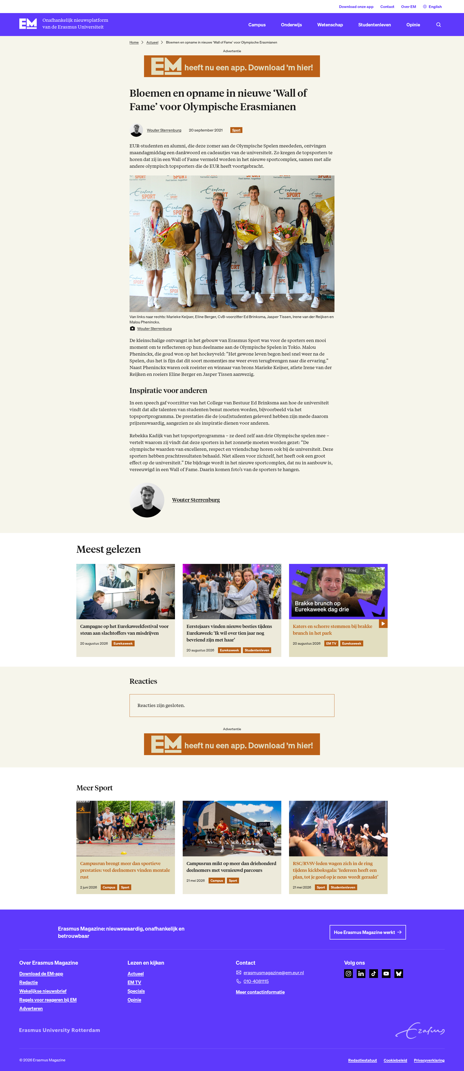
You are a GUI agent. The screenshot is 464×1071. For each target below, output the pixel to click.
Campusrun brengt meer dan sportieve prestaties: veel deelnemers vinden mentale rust (125, 870)
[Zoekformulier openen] (439, 25)
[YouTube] (386, 973)
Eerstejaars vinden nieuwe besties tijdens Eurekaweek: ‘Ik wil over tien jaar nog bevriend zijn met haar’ (229, 633)
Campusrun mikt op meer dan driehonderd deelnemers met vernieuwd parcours (231, 867)
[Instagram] (348, 973)
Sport (236, 130)
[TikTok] (373, 973)
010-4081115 (256, 981)
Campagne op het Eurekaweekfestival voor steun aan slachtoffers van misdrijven (124, 630)
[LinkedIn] (361, 973)
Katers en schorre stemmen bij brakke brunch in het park (332, 630)
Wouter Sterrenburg (164, 130)
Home (134, 42)
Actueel (152, 42)
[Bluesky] (398, 973)
